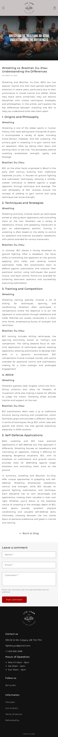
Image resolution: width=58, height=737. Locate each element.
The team (10, 702)
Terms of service (13, 714)
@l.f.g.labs (10, 685)
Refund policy (12, 720)
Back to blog (31, 533)
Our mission (11, 708)
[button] (3, 8)
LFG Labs (31, 734)
